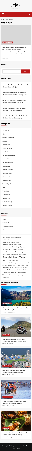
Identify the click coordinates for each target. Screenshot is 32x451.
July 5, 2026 (10, 343)
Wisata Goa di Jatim (7, 275)
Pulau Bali (25, 267)
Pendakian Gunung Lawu (22, 265)
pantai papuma (22, 260)
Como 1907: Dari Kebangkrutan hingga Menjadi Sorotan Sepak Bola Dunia (14, 101)
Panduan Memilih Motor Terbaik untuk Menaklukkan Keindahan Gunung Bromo (14, 93)
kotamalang (5, 252)
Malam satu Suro (14, 254)
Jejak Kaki (5, 141)
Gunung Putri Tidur (6, 242)
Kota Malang (19, 249)
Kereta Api (5, 152)
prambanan (20, 267)
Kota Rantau (12, 251)
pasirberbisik (26, 262)
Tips (3, 187)
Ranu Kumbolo (13, 269)
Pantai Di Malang (6, 260)
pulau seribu (5, 269)
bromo (12, 237)
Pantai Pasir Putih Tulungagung (9, 262)
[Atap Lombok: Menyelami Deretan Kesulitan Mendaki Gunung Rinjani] (16, 296)
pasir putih (4, 265)
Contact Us (5, 222)
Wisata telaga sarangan (19, 275)
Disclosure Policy (7, 226)
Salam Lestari (6, 180)
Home (4, 219)
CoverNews (26, 446)
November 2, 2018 (17, 49)
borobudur (8, 237)
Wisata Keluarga (7, 201)
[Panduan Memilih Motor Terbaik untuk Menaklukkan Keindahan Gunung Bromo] (16, 327)
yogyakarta (5, 277)
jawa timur (18, 244)
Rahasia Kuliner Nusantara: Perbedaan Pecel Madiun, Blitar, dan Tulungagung (15, 117)
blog (3, 237)
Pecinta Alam (6, 166)
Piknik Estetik (6, 177)
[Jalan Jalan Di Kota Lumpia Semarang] (16, 35)
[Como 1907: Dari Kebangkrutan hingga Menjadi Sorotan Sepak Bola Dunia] (16, 358)
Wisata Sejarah (7, 205)
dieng (14, 240)
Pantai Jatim (15, 260)
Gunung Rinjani (15, 242)
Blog (3, 134)
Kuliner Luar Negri (8, 162)
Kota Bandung (5, 249)
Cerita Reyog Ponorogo (7, 239)
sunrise (12, 272)
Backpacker (5, 130)
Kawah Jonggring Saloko (19, 247)
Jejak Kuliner (6, 144)
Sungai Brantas (6, 272)
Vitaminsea (5, 191)
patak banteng (11, 265)
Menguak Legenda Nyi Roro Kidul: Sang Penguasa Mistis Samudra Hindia (14, 109)
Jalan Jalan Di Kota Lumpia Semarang (14, 47)
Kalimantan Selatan (6, 247)
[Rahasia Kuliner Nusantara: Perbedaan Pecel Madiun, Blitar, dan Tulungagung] (16, 421)
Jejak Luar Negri (7, 148)
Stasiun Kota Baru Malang (23, 269)
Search (3, 64)
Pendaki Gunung (7, 169)
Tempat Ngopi (6, 184)
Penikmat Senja (7, 173)
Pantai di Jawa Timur (14, 257)
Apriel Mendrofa (7, 49)
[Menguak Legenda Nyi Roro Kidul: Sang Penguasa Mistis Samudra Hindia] (16, 389)
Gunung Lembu (20, 239)
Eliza (5, 312)
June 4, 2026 (11, 374)
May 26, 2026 (11, 406)
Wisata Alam (6, 194)
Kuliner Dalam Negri (8, 155)
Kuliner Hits (6, 159)
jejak (16, 5)
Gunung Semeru (8, 244)
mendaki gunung (22, 254)
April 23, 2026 (11, 437)
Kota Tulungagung (20, 252)
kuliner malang (6, 254)
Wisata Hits (6, 198)
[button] (3, 14)
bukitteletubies (17, 237)
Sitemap (4, 230)
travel (17, 272)
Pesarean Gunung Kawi (9, 267)
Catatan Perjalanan (7, 42)
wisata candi (23, 272)
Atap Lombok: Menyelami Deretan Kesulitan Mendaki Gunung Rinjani (15, 86)
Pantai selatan (20, 262)
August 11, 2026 (11, 312)
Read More (5, 58)
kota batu (12, 249)
